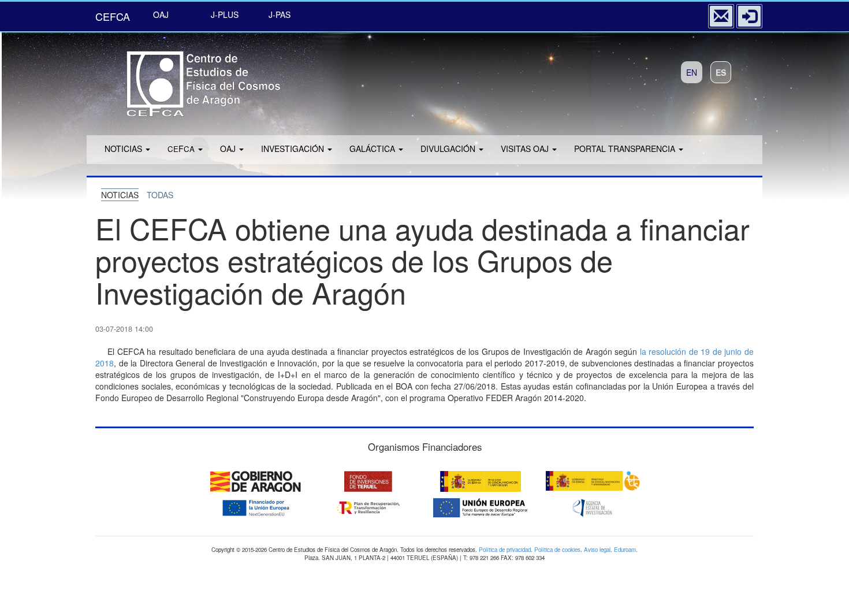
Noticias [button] (124, 148)
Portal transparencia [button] (625, 148)
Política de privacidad (505, 550)
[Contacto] (721, 16)
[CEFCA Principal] (188, 80)
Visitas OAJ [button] (526, 148)
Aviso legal (597, 550)
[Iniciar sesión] (749, 16)
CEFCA (112, 16)
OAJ (161, 14)
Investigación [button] (293, 148)
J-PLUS (225, 14)
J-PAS (280, 14)
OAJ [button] (229, 148)
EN (691, 72)
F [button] (181, 148)
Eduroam (625, 550)
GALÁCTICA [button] (373, 148)
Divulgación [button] (449, 148)
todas (160, 195)
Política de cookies (557, 550)
